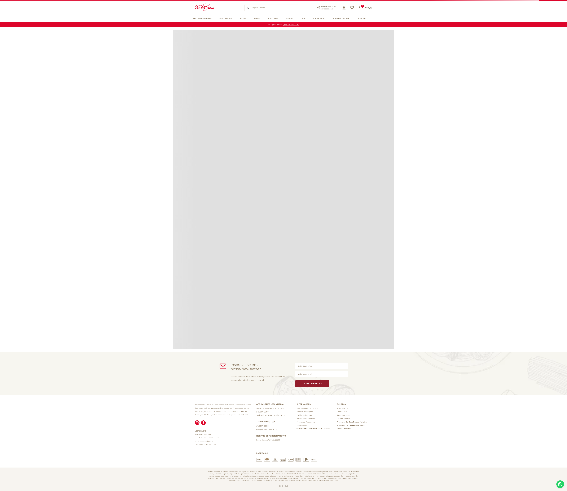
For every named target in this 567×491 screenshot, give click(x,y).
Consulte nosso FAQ (291, 25)
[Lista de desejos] (352, 8)
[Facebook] (203, 423)
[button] (326, 7)
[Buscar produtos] (248, 7)
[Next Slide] (370, 25)
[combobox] (271, 7)
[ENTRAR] (343, 7)
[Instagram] (197, 423)
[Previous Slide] (196, 25)
